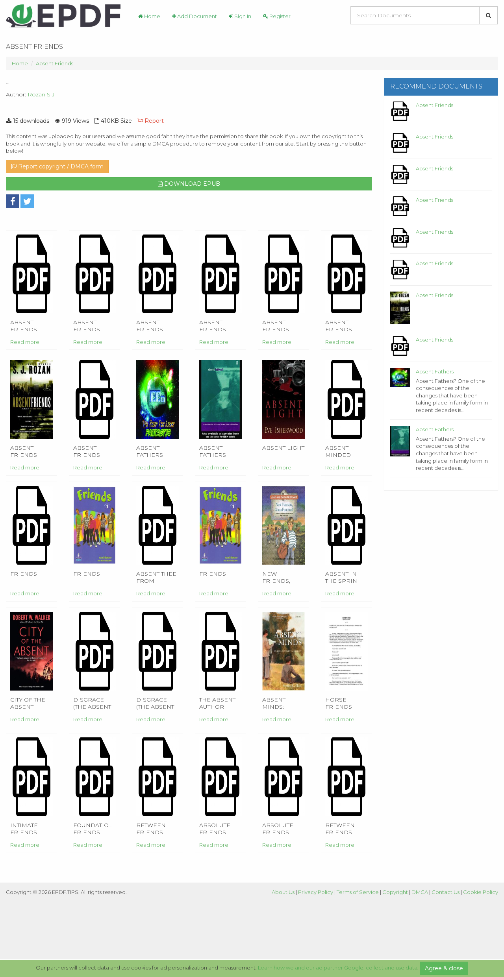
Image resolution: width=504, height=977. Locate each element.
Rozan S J (41, 94)
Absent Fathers (435, 371)
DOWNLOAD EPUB (191, 183)
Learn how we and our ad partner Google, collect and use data (337, 967)
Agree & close (444, 968)
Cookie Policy (480, 892)
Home (151, 16)
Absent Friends (54, 63)
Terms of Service (358, 892)
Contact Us (446, 892)
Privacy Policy (315, 892)
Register (279, 16)
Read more (24, 342)
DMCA (419, 892)
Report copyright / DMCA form (60, 166)
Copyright (395, 892)
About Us (283, 892)
